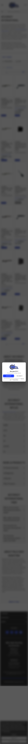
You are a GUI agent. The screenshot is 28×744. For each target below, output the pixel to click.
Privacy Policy (15, 379)
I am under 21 (19, 375)
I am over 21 (8, 375)
